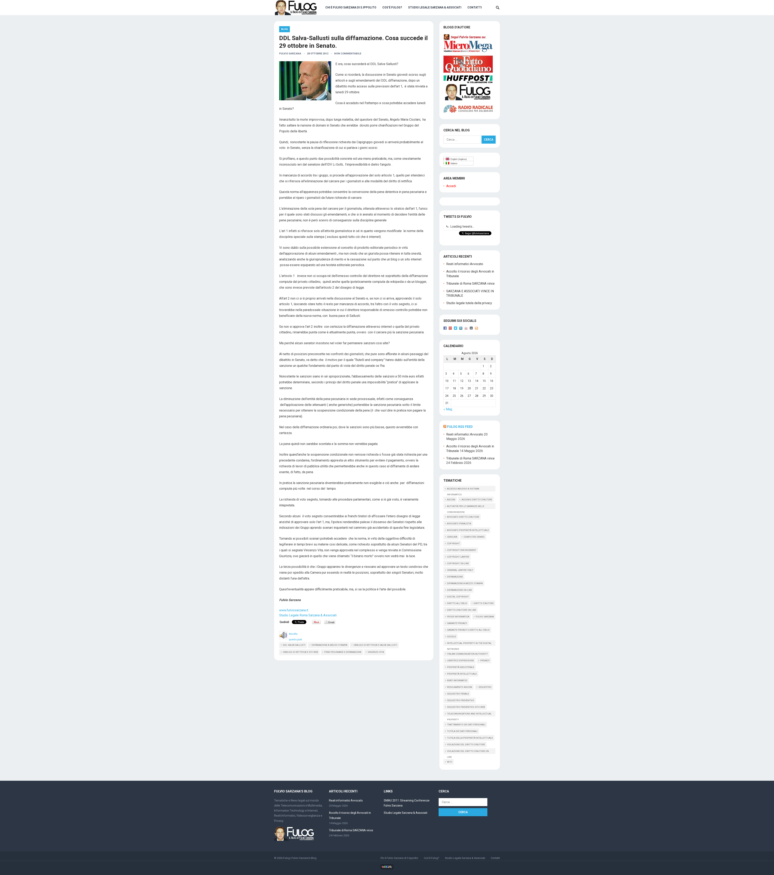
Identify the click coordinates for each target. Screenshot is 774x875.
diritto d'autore (484, 603)
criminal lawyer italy (460, 570)
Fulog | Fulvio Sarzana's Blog (299, 857)
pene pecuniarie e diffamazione (342, 652)
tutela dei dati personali (462, 731)
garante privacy (457, 623)
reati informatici (457, 680)
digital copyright (458, 596)
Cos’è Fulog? (392, 7)
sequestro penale (458, 694)
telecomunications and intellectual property (469, 714)
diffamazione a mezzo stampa (329, 645)
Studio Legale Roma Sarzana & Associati (308, 615)
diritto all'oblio (457, 603)
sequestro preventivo (460, 700)
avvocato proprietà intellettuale (468, 530)
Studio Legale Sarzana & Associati (434, 7)
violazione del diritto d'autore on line (468, 752)
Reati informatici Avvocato (464, 264)
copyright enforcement (461, 550)
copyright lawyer (458, 557)
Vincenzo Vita (376, 652)
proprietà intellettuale (462, 674)
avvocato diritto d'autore (463, 517)
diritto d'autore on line (461, 610)
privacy (485, 660)
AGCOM (451, 499)
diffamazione (455, 576)
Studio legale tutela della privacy (469, 303)
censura (452, 537)
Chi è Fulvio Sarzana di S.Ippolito (350, 7)
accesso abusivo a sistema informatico (463, 489)
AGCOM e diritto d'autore (477, 499)
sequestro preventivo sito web (466, 707)
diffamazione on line (459, 590)
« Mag (447, 409)
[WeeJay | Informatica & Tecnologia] (387, 868)
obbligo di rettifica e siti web (300, 652)
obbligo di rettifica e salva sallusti (375, 645)
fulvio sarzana (485, 616)
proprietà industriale (460, 667)
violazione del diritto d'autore (466, 744)
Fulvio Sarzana (290, 53)
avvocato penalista (459, 523)
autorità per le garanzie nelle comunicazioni (465, 507)
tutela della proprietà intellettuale (470, 738)
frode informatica (458, 616)
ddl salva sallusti (294, 645)
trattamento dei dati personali (466, 724)
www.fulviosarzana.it (293, 610)
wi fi (449, 762)
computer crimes (474, 537)
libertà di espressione (460, 660)
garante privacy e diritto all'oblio (468, 630)
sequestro (485, 687)
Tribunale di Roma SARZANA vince (470, 283)
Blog (284, 29)
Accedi (451, 186)
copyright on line (458, 563)
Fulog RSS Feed (460, 427)
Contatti (474, 7)
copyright (453, 543)
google (451, 636)
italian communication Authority (467, 654)
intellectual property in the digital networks (469, 644)
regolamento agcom (459, 687)
